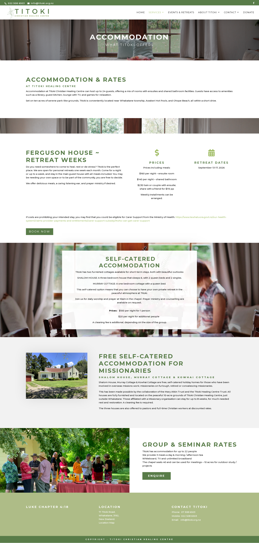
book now (39, 231)
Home (141, 12)
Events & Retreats (181, 12)
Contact (230, 12)
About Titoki (207, 12)
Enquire (156, 476)
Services (155, 12)
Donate (248, 12)
